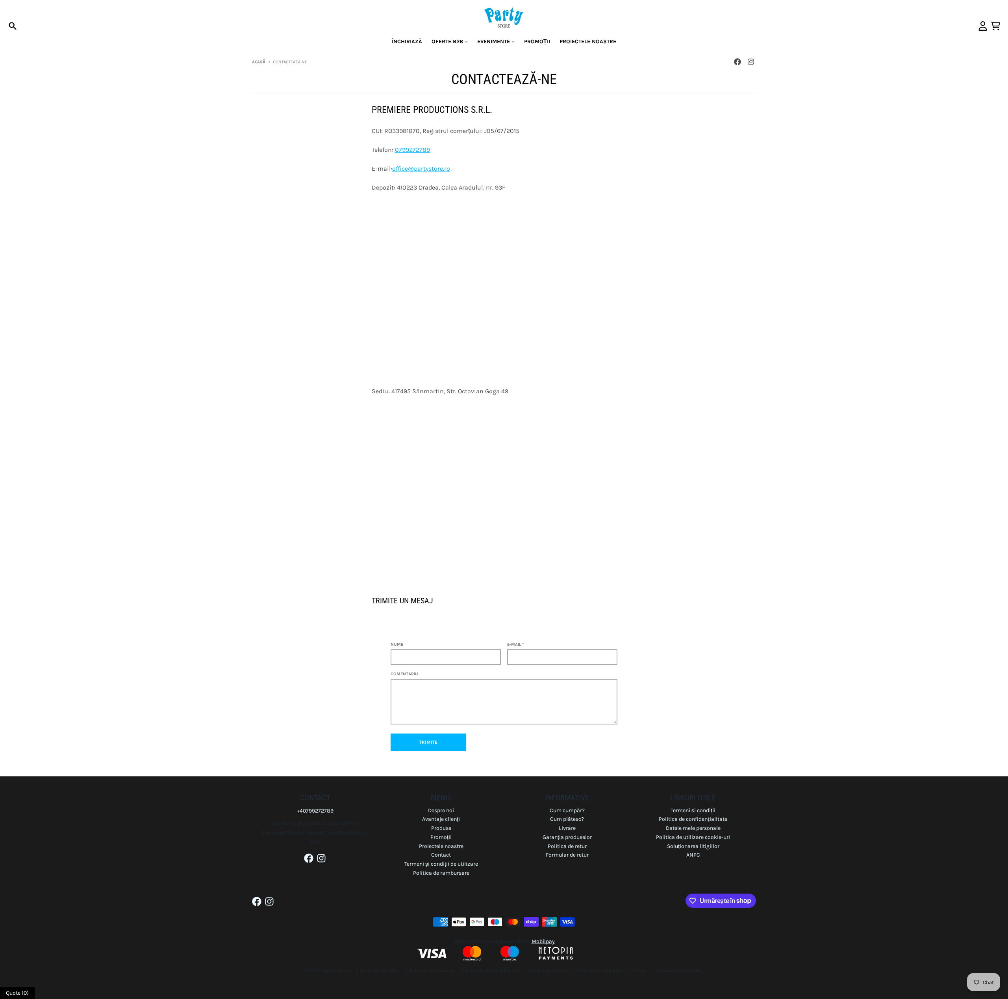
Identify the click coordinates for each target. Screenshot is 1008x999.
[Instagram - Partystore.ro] (751, 62)
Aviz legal (638, 970)
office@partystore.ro (421, 168)
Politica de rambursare (429, 970)
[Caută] (12, 26)
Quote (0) (17, 993)
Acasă (258, 62)
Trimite (428, 742)
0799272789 (412, 149)
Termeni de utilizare (549, 970)
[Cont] (983, 26)
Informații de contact (678, 970)
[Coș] (995, 26)
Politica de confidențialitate (490, 970)
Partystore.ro (335, 970)
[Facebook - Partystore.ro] (737, 62)
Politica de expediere (599, 970)
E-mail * (515, 644)
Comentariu (404, 673)
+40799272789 (315, 810)
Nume (397, 644)
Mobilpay (543, 941)
